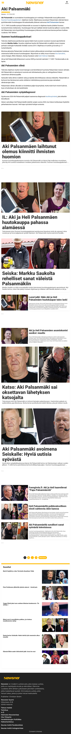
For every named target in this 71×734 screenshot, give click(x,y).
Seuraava (42, 557)
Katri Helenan (43, 56)
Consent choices (35, 731)
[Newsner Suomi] (35, 3)
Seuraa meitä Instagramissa (12, 728)
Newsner (3, 14)
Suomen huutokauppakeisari (11, 20)
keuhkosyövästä (51, 96)
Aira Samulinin (60, 53)
